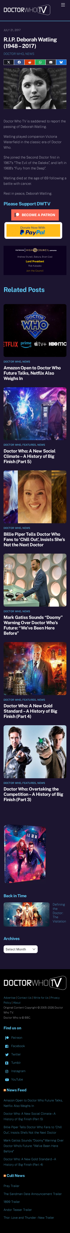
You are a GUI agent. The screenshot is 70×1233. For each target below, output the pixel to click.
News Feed (16, 1090)
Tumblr (15, 1062)
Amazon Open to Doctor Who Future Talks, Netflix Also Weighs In (32, 373)
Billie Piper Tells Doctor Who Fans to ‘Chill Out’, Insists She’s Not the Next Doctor (34, 539)
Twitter (15, 1054)
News (29, 54)
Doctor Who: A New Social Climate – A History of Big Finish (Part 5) (29, 456)
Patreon (16, 1037)
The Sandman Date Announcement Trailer (33, 1194)
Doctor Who (14, 54)
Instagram (17, 1071)
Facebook (17, 1046)
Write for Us (40, 997)
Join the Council (34, 270)
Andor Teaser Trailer (18, 1210)
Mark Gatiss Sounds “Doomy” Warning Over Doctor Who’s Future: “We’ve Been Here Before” (33, 625)
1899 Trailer (12, 1202)
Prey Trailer (12, 1186)
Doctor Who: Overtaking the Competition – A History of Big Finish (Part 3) (33, 794)
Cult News (16, 1175)
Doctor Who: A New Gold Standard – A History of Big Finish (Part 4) (30, 711)
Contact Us (24, 997)
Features (29, 444)
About (17, 1002)
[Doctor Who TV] (27, 14)
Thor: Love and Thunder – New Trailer (29, 1217)
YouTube (16, 1079)
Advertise (9, 997)
